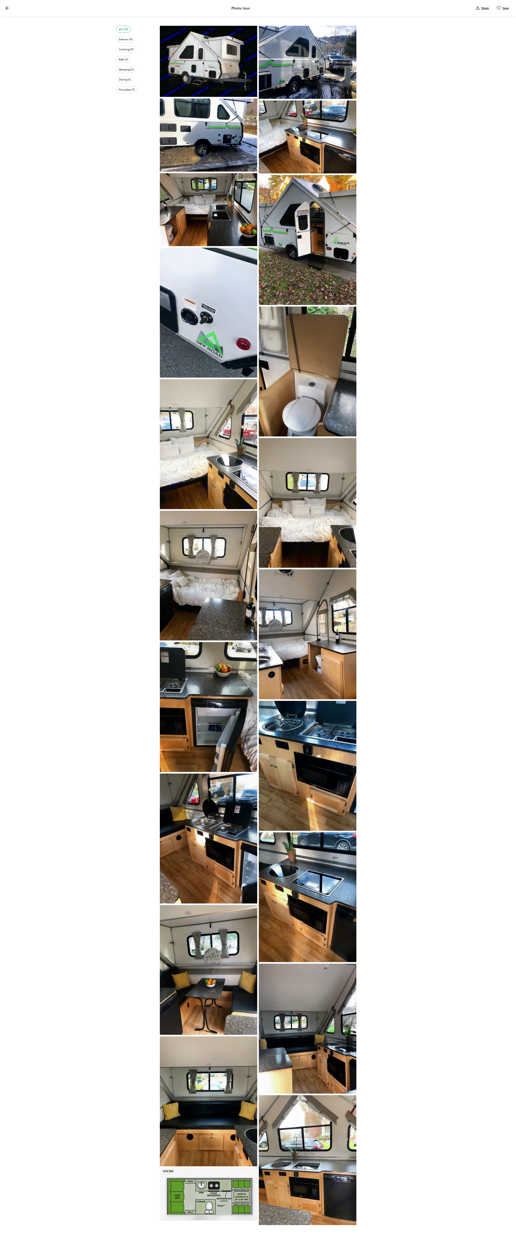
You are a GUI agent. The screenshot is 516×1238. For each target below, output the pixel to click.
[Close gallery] (7, 8)
